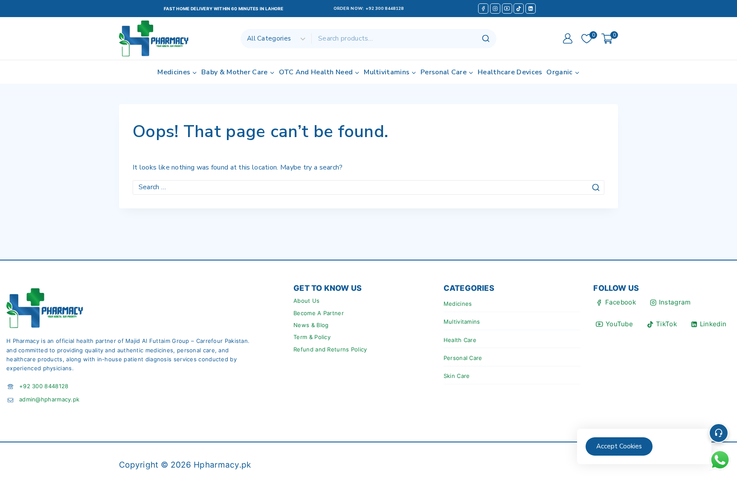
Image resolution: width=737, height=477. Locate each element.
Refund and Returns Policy (330, 349)
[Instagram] (495, 8)
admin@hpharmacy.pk (49, 399)
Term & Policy (312, 337)
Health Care (460, 340)
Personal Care (463, 357)
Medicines (458, 303)
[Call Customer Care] (718, 433)
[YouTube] (507, 8)
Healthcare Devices (510, 72)
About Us (306, 300)
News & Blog (310, 325)
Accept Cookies (619, 446)
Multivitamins (462, 321)
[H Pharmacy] (154, 38)
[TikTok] (519, 8)
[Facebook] (483, 8)
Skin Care (457, 375)
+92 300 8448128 (385, 9)
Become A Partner (318, 313)
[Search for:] (368, 187)
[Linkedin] (530, 8)
